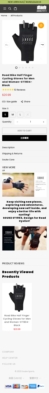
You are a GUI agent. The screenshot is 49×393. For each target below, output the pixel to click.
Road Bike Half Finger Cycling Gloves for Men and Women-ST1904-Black (17, 320)
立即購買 (24, 138)
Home (4, 15)
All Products (16, 15)
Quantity (6, 121)
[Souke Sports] (42, 8)
